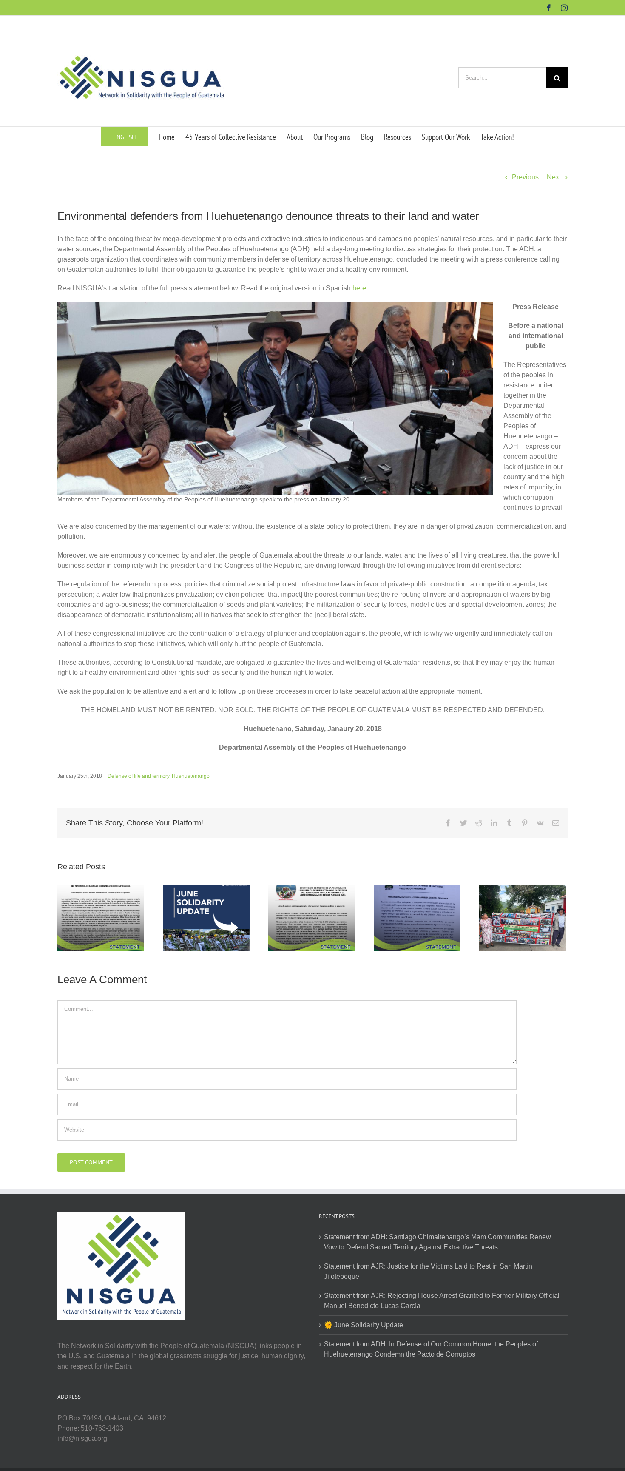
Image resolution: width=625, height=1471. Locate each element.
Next (554, 177)
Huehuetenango (191, 776)
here (359, 288)
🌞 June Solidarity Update (363, 1325)
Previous (525, 177)
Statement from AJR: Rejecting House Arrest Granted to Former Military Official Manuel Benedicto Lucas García (442, 1300)
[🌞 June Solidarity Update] (206, 917)
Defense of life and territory (138, 776)
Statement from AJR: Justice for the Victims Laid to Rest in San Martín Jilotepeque (428, 1271)
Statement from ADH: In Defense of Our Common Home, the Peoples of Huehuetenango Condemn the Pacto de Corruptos (431, 1349)
